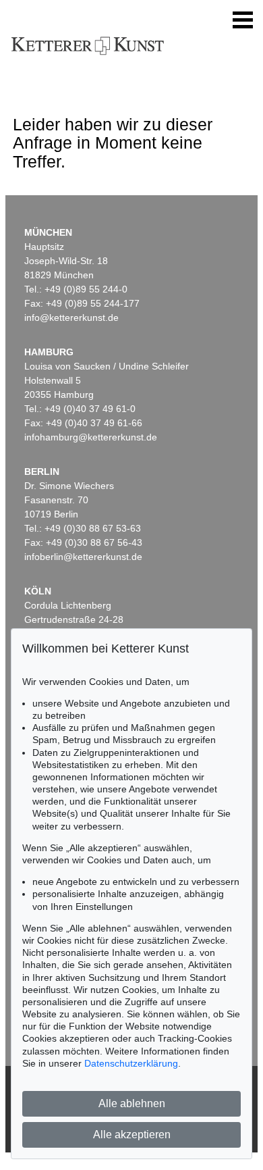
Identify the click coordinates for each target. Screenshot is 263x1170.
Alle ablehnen (131, 1103)
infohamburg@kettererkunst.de (90, 437)
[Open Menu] (243, 20)
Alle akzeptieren (132, 1134)
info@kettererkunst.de (71, 317)
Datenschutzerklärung (131, 1063)
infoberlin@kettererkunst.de (83, 556)
